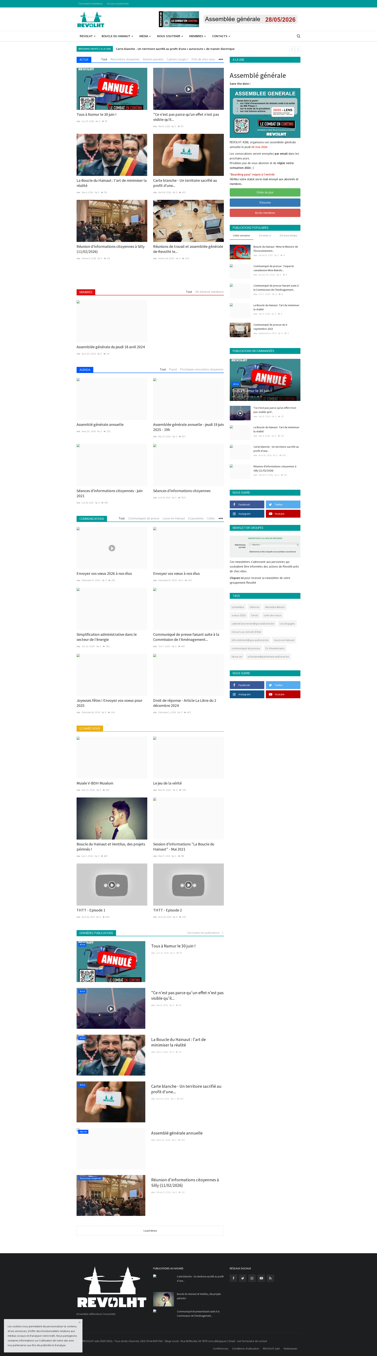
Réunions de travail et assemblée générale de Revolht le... (188, 249)
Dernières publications (96, 933)
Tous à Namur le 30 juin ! (133, 49)
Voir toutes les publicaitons (204, 932)
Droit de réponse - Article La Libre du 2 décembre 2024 (184, 703)
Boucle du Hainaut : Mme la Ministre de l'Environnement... (275, 249)
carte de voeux (272, 615)
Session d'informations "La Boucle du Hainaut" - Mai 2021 (183, 847)
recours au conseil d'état (246, 631)
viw (78, 121)
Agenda (85, 369)
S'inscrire (265, 202)
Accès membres (265, 212)
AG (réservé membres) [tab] (209, 291)
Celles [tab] (211, 518)
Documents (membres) (90, 3)
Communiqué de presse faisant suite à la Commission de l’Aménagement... (186, 637)
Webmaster (290, 1348)
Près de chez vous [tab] (203, 59)
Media (144, 36)
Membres (86, 292)
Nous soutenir (169, 36)
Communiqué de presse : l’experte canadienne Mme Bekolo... (273, 268)
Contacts (220, 36)
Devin (254, 615)
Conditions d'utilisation (245, 1348)
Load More (150, 1230)
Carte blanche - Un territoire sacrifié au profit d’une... (185, 183)
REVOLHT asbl (271, 1348)
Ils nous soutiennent (118, 3)
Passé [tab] (173, 369)
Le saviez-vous (90, 728)
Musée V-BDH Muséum (95, 783)
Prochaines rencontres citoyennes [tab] (201, 369)
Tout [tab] (104, 59)
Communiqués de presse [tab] (143, 518)
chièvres (255, 607)
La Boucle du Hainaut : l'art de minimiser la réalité (112, 183)
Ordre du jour (265, 192)
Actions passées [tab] (153, 59)
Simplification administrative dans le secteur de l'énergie (107, 637)
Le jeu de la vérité (167, 783)
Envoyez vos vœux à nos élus (176, 573)
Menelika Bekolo (275, 607)
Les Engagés (287, 623)
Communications (92, 518)
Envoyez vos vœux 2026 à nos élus (104, 573)
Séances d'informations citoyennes (181, 490)
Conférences (220, 1348)
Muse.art (237, 656)
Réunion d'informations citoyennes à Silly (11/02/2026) (111, 249)
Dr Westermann (275, 648)
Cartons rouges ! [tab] (177, 59)
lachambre (238, 607)
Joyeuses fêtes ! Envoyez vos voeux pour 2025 (109, 703)
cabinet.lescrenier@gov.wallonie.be (253, 623)
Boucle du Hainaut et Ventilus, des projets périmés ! (111, 847)
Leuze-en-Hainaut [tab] (174, 518)
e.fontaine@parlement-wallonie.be (268, 656)
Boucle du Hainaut (116, 36)
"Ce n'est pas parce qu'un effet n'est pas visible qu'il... (186, 117)
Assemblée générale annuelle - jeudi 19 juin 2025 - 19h (188, 427)
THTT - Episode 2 (167, 910)
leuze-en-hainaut (284, 640)
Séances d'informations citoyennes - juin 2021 (110, 493)
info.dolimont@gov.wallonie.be (250, 640)
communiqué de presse (246, 648)
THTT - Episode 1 (91, 910)
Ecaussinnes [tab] (196, 518)
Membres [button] (196, 36)
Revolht (86, 36)
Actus (84, 59)
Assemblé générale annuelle (100, 424)
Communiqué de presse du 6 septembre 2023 (270, 327)
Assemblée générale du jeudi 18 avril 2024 (111, 346)
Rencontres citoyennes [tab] (125, 59)
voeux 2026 (239, 615)
